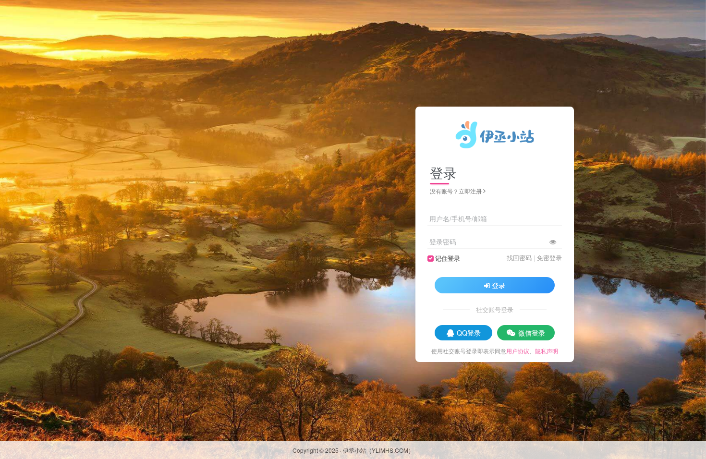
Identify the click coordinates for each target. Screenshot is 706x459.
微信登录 (531, 333)
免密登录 (549, 258)
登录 (498, 285)
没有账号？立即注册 (456, 191)
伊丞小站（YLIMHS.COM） (378, 450)
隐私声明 (546, 351)
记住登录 (447, 258)
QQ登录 (469, 333)
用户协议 (517, 351)
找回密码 (519, 258)
